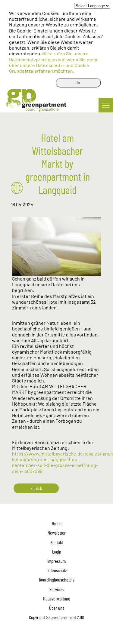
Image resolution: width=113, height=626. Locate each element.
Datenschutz (56, 570)
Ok (78, 83)
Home (56, 523)
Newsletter (57, 532)
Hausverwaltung (56, 598)
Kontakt (56, 542)
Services (56, 589)
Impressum (56, 561)
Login (56, 551)
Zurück (36, 488)
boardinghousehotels (56, 579)
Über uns (56, 608)
